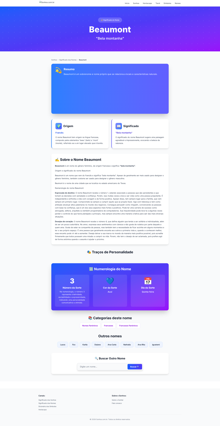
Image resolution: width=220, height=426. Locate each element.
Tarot (158, 3)
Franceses (108, 325)
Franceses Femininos (128, 325)
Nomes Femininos (90, 325)
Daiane (98, 344)
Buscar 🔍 (134, 367)
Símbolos (167, 3)
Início (127, 3)
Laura (62, 344)
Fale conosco (117, 403)
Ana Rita (141, 344)
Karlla (84, 344)
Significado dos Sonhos (47, 400)
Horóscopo (147, 3)
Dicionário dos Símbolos (47, 406)
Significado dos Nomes (68, 60)
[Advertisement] (110, 93)
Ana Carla (112, 344)
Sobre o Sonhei (117, 400)
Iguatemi (156, 344)
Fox (73, 344)
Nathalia (127, 344)
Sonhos (136, 3)
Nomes (178, 3)
